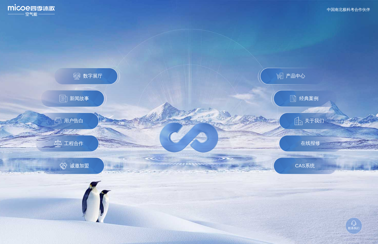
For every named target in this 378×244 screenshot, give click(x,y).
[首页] (31, 10)
